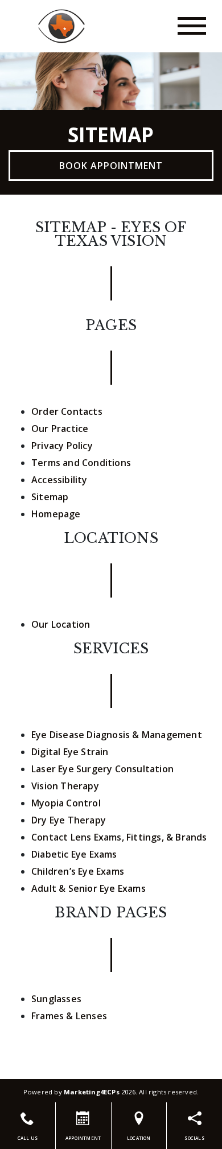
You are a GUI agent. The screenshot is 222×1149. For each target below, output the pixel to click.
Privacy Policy (62, 445)
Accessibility (59, 479)
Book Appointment (111, 165)
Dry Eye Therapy (68, 820)
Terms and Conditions (81, 462)
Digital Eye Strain (70, 752)
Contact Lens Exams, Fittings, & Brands (119, 837)
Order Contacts (66, 411)
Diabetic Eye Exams (74, 854)
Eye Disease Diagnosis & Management (116, 734)
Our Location (60, 624)
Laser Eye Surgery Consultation (102, 769)
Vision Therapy (65, 786)
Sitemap (49, 497)
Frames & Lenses (69, 1016)
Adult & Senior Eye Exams (88, 888)
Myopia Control (66, 803)
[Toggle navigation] (192, 26)
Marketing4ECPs (92, 1092)
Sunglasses (56, 998)
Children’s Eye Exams (77, 871)
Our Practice (59, 428)
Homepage (56, 514)
